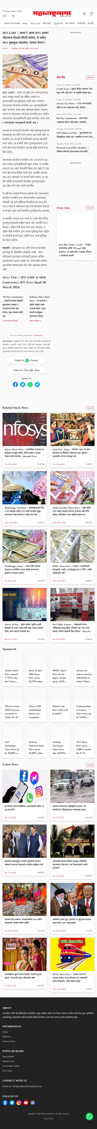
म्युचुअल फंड (58, 24)
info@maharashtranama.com (27, 1094)
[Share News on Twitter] (22, 384)
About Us (7, 1045)
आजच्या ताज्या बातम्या (12, 24)
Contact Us (38, 335)
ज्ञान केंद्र (90, 24)
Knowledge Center (11, 1074)
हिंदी (13, 16)
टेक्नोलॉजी (81, 24)
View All (90, 77)
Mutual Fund (8, 1069)
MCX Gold (35, 24)
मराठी (5, 16)
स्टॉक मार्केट (47, 24)
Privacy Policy (9, 1050)
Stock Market (8, 1065)
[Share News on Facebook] (15, 384)
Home (25, 24)
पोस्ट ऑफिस (70, 24)
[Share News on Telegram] (37, 384)
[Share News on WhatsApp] (30, 384)
